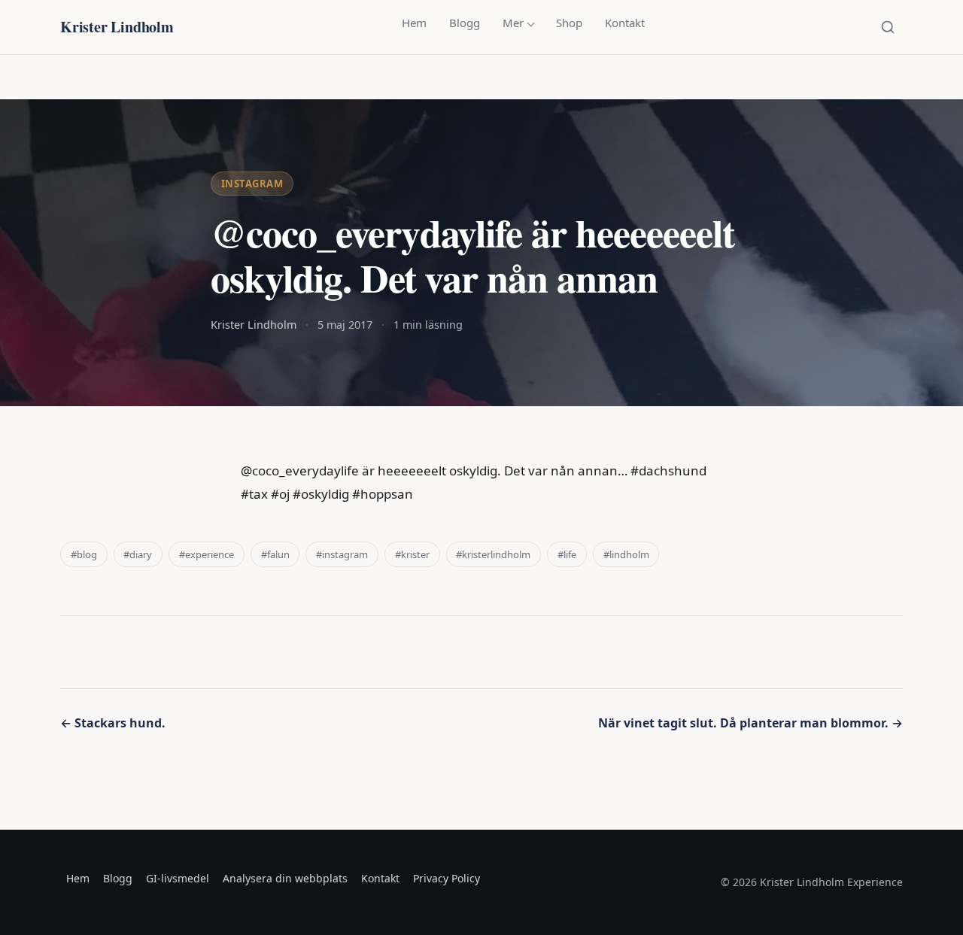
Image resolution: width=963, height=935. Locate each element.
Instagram (252, 183)
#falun (275, 554)
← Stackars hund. (113, 723)
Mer (513, 22)
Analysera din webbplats (285, 878)
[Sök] (888, 27)
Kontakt (625, 22)
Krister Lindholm (117, 27)
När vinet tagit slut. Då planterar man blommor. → (750, 723)
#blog (84, 554)
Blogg (464, 22)
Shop (569, 22)
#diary (137, 554)
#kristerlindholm (493, 554)
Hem (414, 22)
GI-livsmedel (177, 878)
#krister (412, 554)
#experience (206, 554)
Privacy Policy (446, 878)
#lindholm (626, 554)
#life (566, 554)
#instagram (342, 554)
